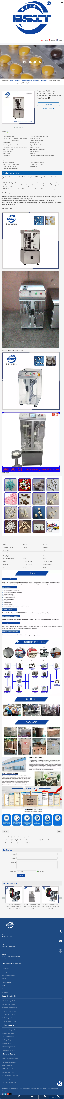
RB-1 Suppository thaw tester (10, 1075)
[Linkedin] (5, 1094)
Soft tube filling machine (8, 1014)
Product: (5, 147)
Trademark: (6, 155)
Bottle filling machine (8, 1018)
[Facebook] (3, 1094)
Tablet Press (6, 840)
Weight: (32, 153)
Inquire (47, 104)
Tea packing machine (8, 1036)
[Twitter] (10, 1094)
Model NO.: (33, 138)
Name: (4, 145)
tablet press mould (32, 837)
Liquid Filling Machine (9, 996)
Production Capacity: (35, 136)
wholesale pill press (46, 840)
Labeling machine (7, 1043)
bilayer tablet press (19, 837)
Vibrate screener (6, 982)
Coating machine (7, 972)
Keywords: (33, 145)
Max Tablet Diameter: (36, 149)
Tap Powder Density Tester (9, 1082)
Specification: (6, 160)
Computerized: (7, 168)
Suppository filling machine (9, 1007)
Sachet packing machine (8, 1040)
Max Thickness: (34, 151)
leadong (56, 1088)
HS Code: (5, 162)
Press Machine (7, 837)
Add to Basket (47, 108)
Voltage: (32, 166)
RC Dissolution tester (8, 1069)
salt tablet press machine (31, 840)
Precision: (32, 164)
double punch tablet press (10, 843)
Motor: (4, 153)
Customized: (33, 140)
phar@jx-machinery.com (8, 946)
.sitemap (4, 1091)
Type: (31, 162)
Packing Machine (8, 1025)
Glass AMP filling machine (9, 1011)
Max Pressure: (6, 149)
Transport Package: (35, 155)
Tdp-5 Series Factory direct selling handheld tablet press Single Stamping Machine (13, 906)
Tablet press (5, 968)
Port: (4, 136)
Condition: (5, 142)
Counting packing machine (9, 1030)
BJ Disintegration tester (8, 1072)
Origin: (31, 160)
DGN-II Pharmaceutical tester (10, 1058)
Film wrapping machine (8, 1047)
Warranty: (32, 142)
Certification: (6, 166)
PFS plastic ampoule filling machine (11, 1001)
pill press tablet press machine (48, 837)
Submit (21, 875)
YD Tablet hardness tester (9, 1062)
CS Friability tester (7, 1065)
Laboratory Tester (8, 1054)
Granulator (5, 992)
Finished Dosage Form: (9, 164)
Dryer (3, 989)
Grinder (4, 978)
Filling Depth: (6, 151)
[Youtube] (8, 1094)
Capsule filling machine (8, 975)
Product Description (11, 173)
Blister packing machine (8, 1033)
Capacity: (32, 147)
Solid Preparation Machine (11, 964)
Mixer (3, 985)
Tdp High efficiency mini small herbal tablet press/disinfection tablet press (50, 906)
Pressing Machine (17, 840)
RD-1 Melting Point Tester (9, 1079)
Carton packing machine (8, 1050)
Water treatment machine (9, 1021)
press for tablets (24, 843)
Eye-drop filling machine (8, 1004)
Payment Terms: (7, 138)
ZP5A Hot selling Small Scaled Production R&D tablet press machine (32, 906)
